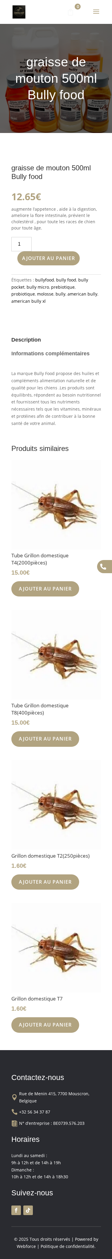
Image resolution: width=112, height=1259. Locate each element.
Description (26, 340)
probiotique (23, 294)
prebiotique (63, 287)
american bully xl (28, 301)
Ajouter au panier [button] (45, 588)
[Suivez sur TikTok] (28, 1210)
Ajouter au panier (48, 258)
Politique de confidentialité (67, 1246)
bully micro (38, 287)
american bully (82, 294)
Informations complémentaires (50, 354)
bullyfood (44, 280)
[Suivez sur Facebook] (16, 1210)
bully (60, 294)
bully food (66, 280)
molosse (45, 294)
